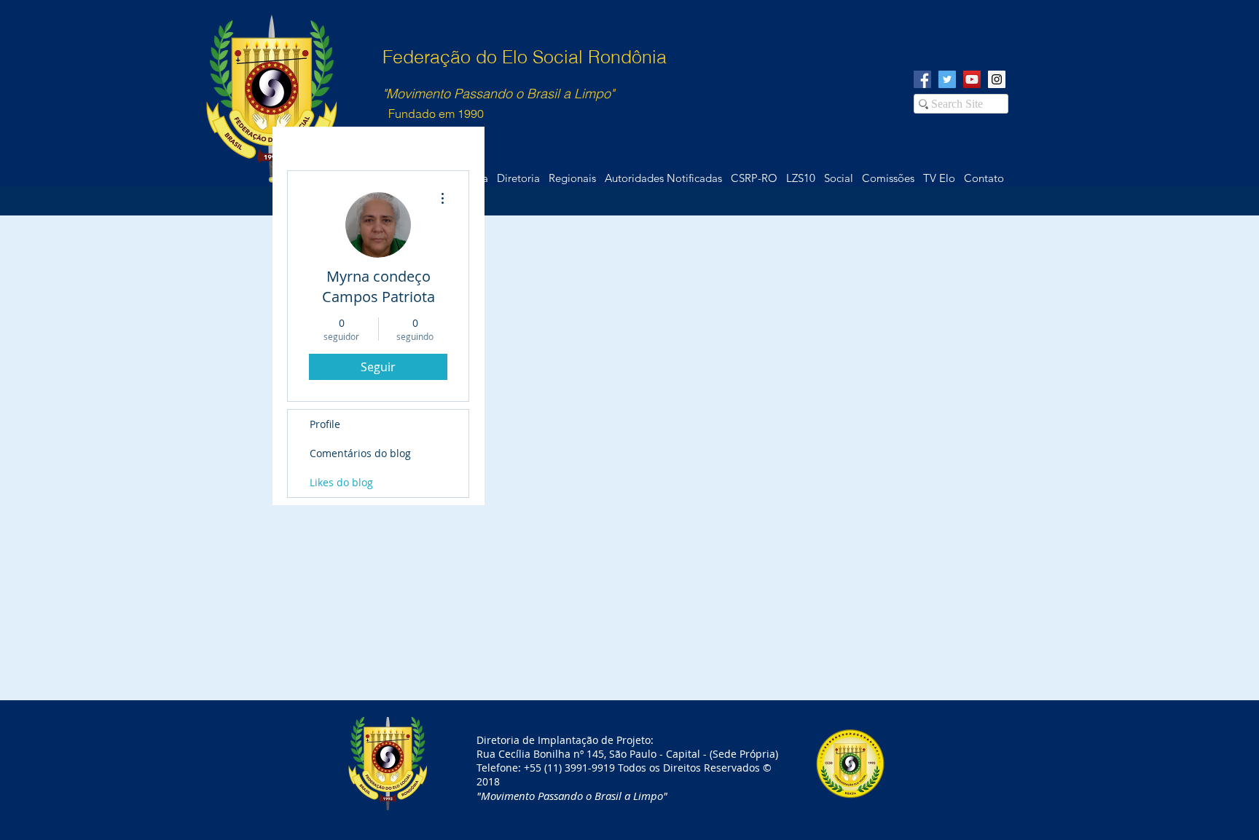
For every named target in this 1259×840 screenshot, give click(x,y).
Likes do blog (341, 482)
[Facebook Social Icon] (922, 79)
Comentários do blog (360, 453)
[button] (984, 178)
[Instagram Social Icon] (996, 79)
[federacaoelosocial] (972, 79)
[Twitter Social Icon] (947, 79)
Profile (325, 424)
